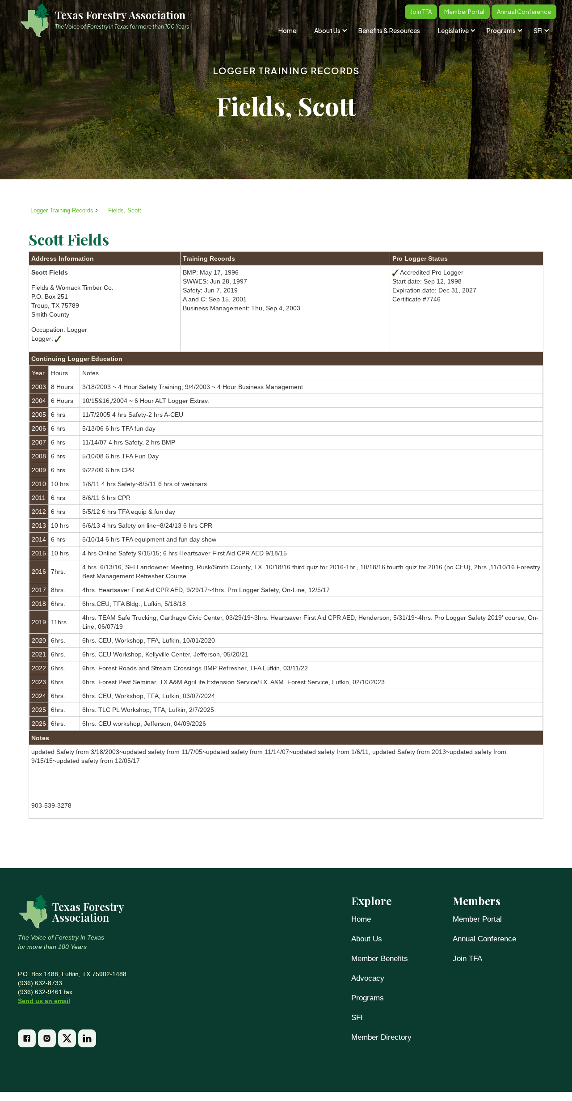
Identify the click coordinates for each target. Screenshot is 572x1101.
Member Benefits (379, 958)
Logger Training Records (286, 70)
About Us (366, 939)
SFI (357, 1017)
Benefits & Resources (389, 30)
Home (287, 30)
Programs (367, 998)
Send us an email (44, 1000)
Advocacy (367, 978)
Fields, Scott (124, 210)
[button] (330, 30)
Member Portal (477, 919)
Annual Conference (484, 939)
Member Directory (381, 1037)
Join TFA (467, 958)
